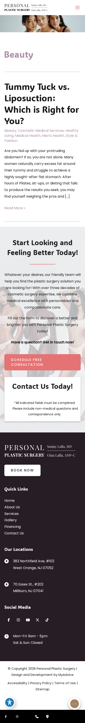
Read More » (14, 208)
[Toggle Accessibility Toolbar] (9, 702)
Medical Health (28, 135)
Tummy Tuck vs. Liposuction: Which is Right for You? (41, 103)
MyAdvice (66, 674)
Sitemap (42, 689)
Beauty (10, 130)
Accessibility (17, 683)
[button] (42, 362)
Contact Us (14, 533)
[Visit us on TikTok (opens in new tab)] (47, 620)
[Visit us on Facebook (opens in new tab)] (8, 620)
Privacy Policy (40, 683)
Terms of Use (65, 683)
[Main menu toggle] (77, 7)
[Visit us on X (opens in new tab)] (37, 620)
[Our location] (47, 716)
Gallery (10, 520)
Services (11, 513)
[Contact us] (37, 716)
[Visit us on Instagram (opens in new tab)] (18, 620)
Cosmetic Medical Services (41, 130)
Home (9, 500)
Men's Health (53, 135)
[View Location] (8, 561)
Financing (12, 526)
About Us (12, 507)
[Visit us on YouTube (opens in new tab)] (28, 620)
